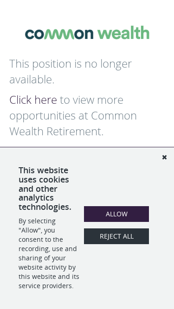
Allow (117, 213)
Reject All (117, 236)
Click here (33, 99)
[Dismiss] (164, 157)
